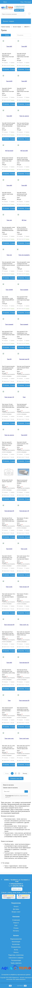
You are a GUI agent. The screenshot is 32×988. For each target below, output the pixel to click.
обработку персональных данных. (16, 796)
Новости (16, 922)
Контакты (16, 930)
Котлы (16, 949)
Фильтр (7, 35)
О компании (16, 920)
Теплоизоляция (16, 960)
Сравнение (12, 62)
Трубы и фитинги (16, 963)
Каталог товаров (8, 21)
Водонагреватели (16, 939)
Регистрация (28, 2)
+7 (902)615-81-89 (19, 8)
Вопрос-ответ (16, 912)
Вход (22, 2)
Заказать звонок (19, 10)
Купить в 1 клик (6, 65)
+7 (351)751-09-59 (19, 6)
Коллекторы (16, 944)
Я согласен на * (16, 796)
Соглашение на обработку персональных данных (16, 974)
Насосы (16, 952)
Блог (16, 925)
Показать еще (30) (16, 778)
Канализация (16, 941)
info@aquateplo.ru (17, 883)
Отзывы (16, 928)
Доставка (16, 909)
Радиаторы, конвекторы (16, 955)
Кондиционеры (16, 947)
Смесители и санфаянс (16, 957)
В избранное (6, 62)
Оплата (16, 906)
